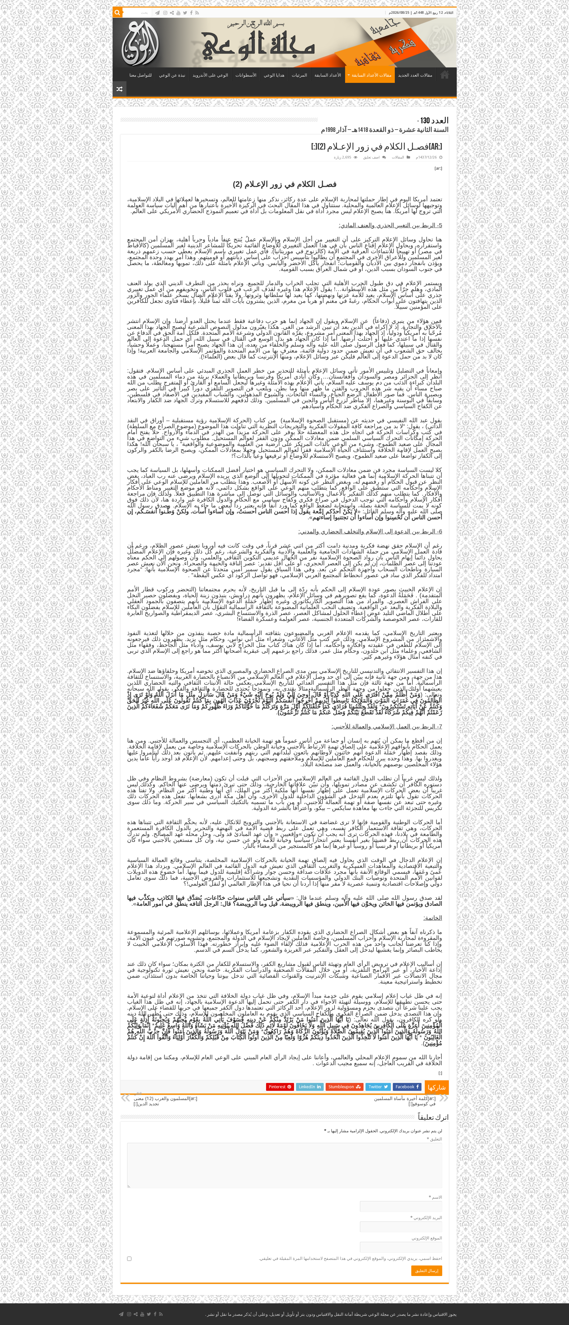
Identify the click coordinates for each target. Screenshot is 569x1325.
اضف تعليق (371, 157)
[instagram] (165, 13)
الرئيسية (444, 74)
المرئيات (299, 75)
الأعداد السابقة (327, 75)
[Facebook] (191, 13)
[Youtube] (178, 13)
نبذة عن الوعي (172, 75)
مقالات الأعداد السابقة (372, 75)
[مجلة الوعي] (285, 42)
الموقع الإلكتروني (427, 1238)
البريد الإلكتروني (426, 1217)
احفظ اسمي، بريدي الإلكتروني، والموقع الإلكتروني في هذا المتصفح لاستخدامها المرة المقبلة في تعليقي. (350, 1258)
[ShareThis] (172, 13)
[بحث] (117, 12)
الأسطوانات (246, 75)
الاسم (435, 1197)
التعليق (434, 1139)
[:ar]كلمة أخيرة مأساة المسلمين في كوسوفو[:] (405, 1099)
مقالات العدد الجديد (415, 75)
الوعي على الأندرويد (210, 75)
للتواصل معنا (140, 75)
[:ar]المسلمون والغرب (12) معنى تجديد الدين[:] (165, 1099)
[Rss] (197, 13)
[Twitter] (185, 13)
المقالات (398, 157)
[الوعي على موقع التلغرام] (157, 13)
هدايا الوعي (274, 75)
